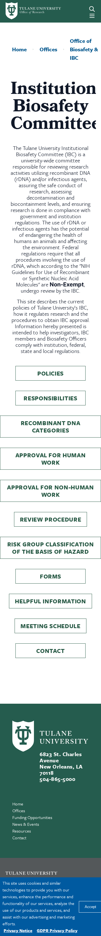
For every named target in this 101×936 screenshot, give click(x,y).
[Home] (24, 10)
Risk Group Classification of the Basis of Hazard (50, 548)
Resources (21, 831)
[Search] (92, 9)
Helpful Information (50, 601)
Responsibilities (50, 398)
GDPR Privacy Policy (57, 930)
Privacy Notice (18, 930)
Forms (50, 576)
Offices (18, 810)
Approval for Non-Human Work (50, 491)
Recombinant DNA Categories (51, 426)
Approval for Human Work (50, 459)
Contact (50, 650)
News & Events (25, 824)
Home (17, 804)
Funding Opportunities (32, 817)
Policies (50, 373)
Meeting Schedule (50, 626)
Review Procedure (50, 519)
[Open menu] (92, 15)
